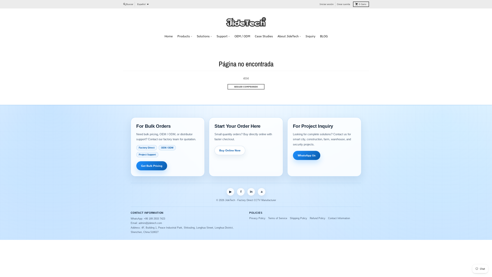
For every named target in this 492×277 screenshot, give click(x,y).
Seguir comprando (246, 86)
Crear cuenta (343, 4)
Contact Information (339, 218)
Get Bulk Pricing (151, 165)
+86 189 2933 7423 (154, 218)
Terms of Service (277, 218)
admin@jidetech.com (150, 223)
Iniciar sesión (327, 4)
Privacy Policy (257, 218)
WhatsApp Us (307, 155)
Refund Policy (317, 218)
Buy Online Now (229, 150)
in (251, 191)
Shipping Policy (298, 218)
